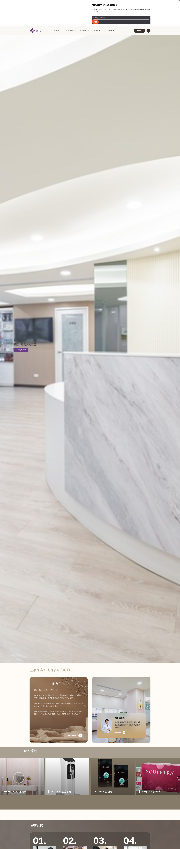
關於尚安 (57, 31)
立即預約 (138, 30)
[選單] (148, 31)
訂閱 (95, 22)
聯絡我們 (111, 31)
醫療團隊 (69, 31)
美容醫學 (83, 31)
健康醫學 (97, 31)
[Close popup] (179, 0)
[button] (2, 344)
